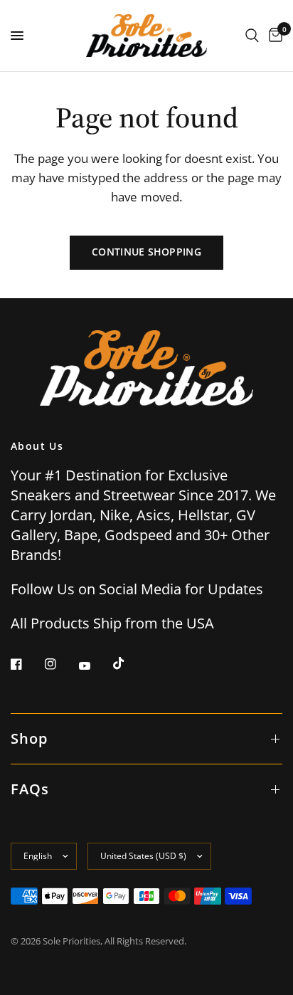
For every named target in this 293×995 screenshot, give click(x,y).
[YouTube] (94, 665)
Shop (29, 738)
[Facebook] (26, 664)
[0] (273, 35)
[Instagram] (60, 664)
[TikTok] (128, 663)
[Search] (252, 35)
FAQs (30, 789)
